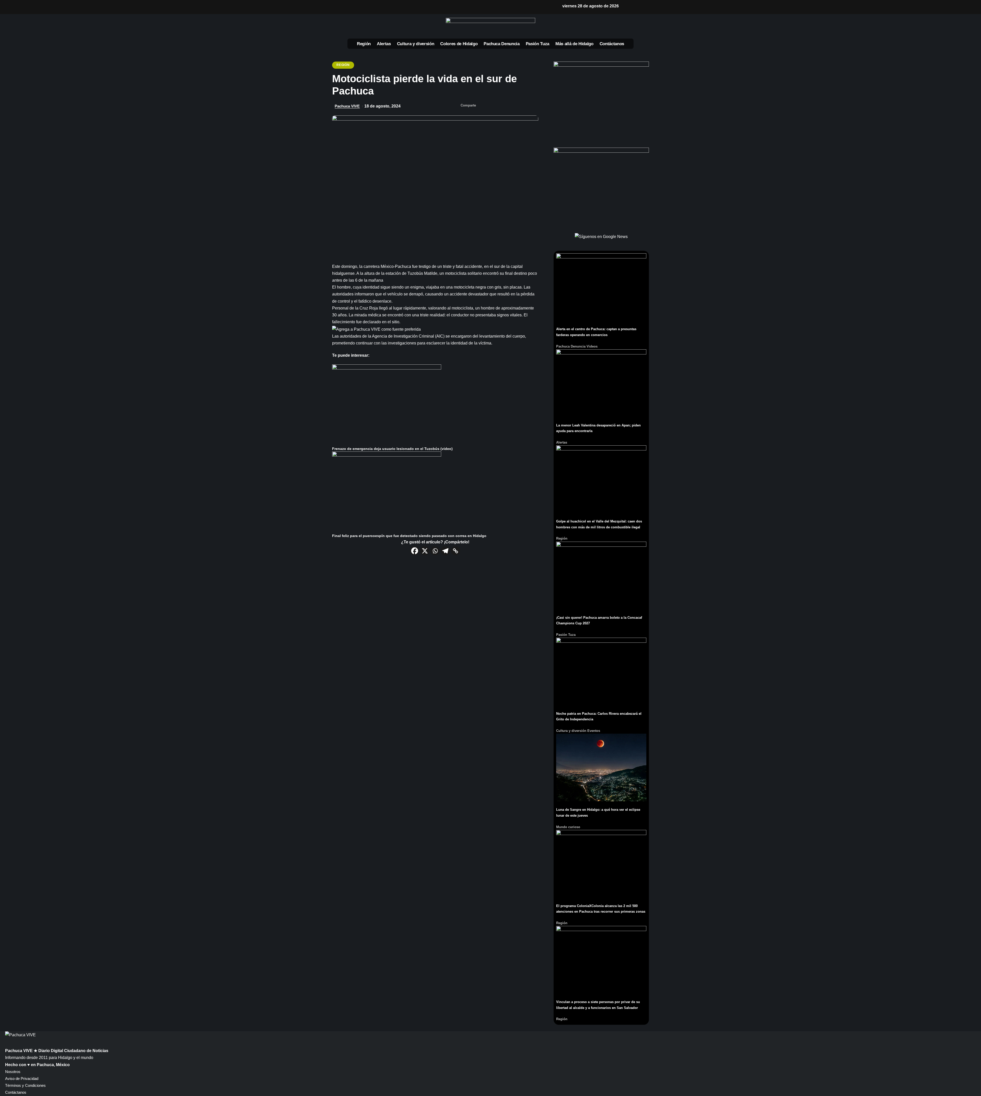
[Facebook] (351, 7)
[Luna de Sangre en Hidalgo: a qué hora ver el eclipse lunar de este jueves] (601, 767)
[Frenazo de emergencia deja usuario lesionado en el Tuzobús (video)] (386, 405)
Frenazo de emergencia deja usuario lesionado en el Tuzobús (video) (392, 449)
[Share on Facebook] (482, 106)
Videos (592, 346)
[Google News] (376, 7)
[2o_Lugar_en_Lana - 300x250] (601, 101)
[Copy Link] (455, 550)
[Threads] (400, 7)
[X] (360, 7)
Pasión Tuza (566, 635)
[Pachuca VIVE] (20, 1034)
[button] (628, 6)
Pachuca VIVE (347, 106)
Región (342, 64)
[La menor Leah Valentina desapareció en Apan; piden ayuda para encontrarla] (601, 383)
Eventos (593, 731)
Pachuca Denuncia (571, 346)
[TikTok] (392, 7)
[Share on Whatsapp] (503, 106)
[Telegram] (445, 550)
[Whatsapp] (435, 550)
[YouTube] (368, 7)
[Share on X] (492, 106)
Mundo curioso (568, 827)
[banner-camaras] (601, 187)
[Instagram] (384, 7)
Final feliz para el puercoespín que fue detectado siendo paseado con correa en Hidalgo (409, 536)
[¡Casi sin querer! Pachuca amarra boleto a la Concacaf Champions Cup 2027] (601, 575)
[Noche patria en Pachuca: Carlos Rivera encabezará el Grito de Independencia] (601, 671)
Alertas (561, 442)
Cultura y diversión (571, 731)
